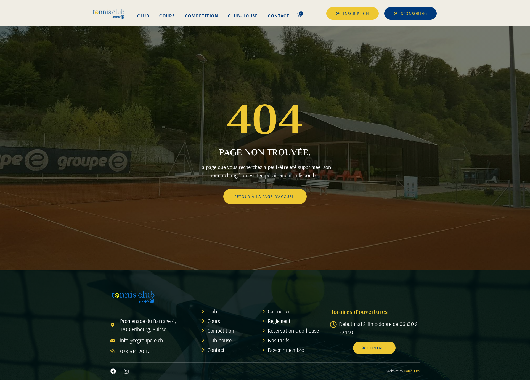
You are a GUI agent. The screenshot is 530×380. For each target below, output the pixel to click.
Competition (201, 15)
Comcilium (412, 370)
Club (143, 15)
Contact (279, 15)
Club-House (243, 15)
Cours (167, 15)
